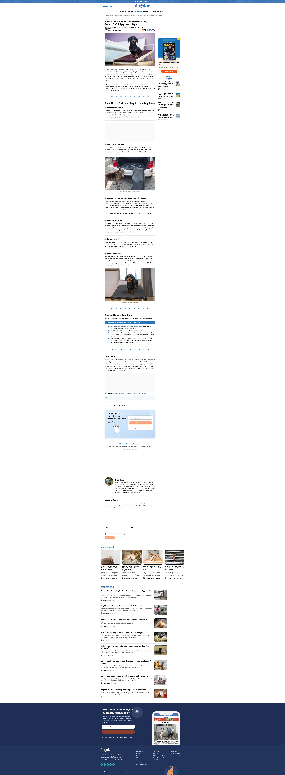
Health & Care (122, 11)
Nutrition (130, 11)
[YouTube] (108, 6)
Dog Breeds (153, 11)
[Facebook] (101, 6)
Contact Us (156, 751)
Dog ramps (108, 360)
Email (132, 527)
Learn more (160, 15)
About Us (155, 753)
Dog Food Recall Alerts (141, 764)
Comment (107, 511)
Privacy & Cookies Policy (135, 434)
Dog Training (138, 11)
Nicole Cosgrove (114, 27)
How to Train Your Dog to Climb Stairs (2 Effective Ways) (130, 393)
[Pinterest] (111, 6)
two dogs (118, 488)
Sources (110, 398)
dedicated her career (122, 484)
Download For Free (170, 71)
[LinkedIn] (152, 30)
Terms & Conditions (123, 434)
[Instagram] (104, 6)
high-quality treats (118, 330)
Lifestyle (145, 11)
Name (106, 527)
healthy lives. (136, 492)
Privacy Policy (123, 737)
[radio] (124, 449)
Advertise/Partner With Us (159, 755)
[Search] (183, 11)
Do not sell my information (176, 755)
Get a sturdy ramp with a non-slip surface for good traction (126, 326)
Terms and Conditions (175, 753)
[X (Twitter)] (106, 6)
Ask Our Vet (160, 11)
